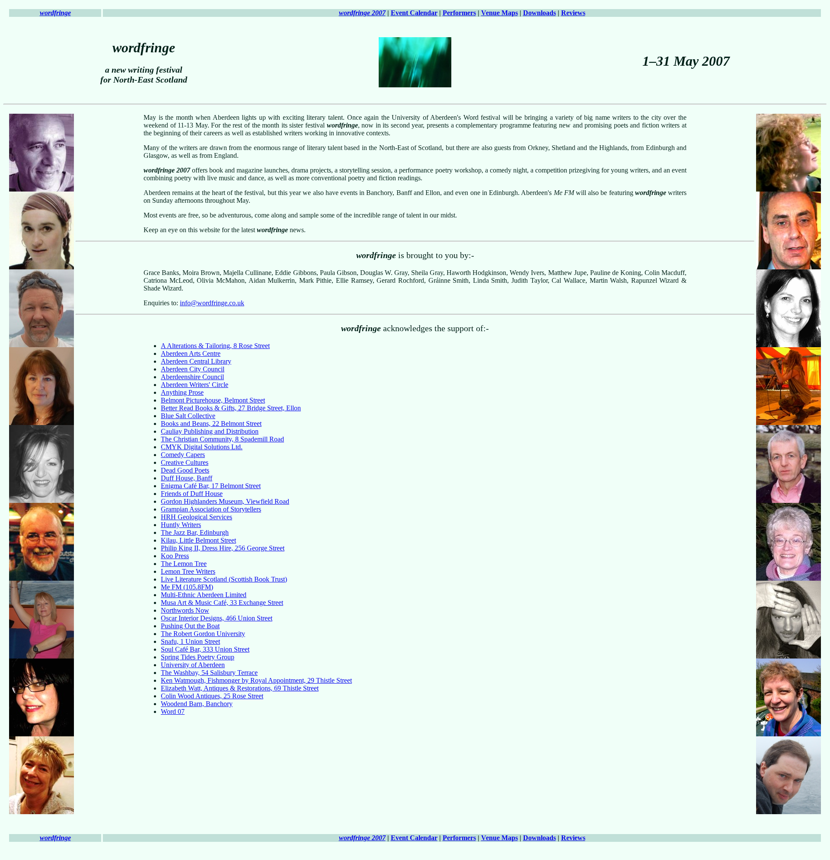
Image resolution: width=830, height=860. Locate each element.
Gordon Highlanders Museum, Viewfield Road (225, 501)
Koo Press (175, 555)
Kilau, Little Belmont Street (198, 540)
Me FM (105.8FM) (187, 587)
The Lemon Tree (184, 563)
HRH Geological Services (196, 517)
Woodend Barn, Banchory (197, 703)
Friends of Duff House (192, 493)
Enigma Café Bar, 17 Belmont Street (211, 485)
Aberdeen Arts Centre (190, 353)
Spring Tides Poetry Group (197, 657)
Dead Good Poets (185, 470)
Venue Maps (499, 12)
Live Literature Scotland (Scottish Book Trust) (224, 579)
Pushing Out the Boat (190, 626)
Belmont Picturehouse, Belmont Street (213, 400)
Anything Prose (182, 392)
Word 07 (173, 711)
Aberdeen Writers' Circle (194, 384)
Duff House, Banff (186, 478)
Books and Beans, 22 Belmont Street (211, 423)
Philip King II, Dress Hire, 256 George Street (222, 548)
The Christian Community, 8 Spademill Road (222, 439)
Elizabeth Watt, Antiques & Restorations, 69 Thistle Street (240, 688)
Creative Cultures (184, 462)
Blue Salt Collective (188, 415)
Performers (459, 12)
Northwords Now (185, 610)
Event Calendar (414, 12)
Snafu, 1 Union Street (190, 641)
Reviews (573, 12)
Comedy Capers (183, 454)
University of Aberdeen (193, 664)
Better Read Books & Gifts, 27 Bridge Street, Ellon (231, 408)
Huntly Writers (181, 524)
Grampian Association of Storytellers (211, 509)
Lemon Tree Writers (188, 571)
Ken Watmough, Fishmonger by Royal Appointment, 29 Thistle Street (256, 680)
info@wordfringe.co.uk (212, 303)
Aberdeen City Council (192, 369)
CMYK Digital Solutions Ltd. (202, 447)
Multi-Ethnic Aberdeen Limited (203, 594)
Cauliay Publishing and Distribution (210, 431)
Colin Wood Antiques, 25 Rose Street (212, 696)
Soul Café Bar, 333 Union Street (205, 649)
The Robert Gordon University (203, 633)
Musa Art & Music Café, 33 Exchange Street (222, 602)
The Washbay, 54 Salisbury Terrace (209, 672)
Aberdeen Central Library (196, 361)
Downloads (539, 12)
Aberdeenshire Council (192, 376)
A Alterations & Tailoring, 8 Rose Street (215, 345)
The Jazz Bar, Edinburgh (195, 532)
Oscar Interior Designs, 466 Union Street (216, 618)
